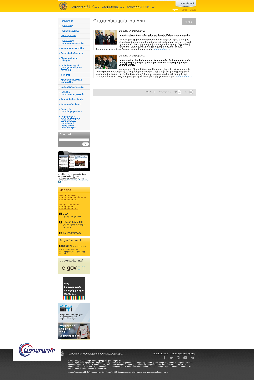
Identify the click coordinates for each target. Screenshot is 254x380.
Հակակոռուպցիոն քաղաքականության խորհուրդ (71, 67)
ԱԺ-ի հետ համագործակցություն (72, 93)
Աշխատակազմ (68, 36)
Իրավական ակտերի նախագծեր (71, 81)
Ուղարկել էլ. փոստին (168, 92)
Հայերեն (175, 10)
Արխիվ (188, 22)
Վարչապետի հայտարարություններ (72, 42)
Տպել (187, 92)
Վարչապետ (67, 26)
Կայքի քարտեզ (187, 353)
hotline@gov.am (72, 233)
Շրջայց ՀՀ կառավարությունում (71, 110)
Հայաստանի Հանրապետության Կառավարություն (107, 6)
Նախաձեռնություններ (72, 87)
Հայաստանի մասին (71, 104)
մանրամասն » (162, 49)
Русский (193, 10)
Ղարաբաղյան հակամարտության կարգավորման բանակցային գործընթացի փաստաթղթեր (70, 122)
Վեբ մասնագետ (160, 353)
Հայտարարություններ (72, 48)
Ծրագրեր (65, 75)
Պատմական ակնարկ (72, 99)
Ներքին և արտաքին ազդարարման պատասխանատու (69, 206)
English (184, 10)
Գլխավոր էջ (67, 21)
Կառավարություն (70, 31)
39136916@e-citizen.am (74, 246)
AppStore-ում (72, 180)
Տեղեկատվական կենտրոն (69, 59)
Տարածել (150, 92)
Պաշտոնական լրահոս (72, 53)
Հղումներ (174, 353)
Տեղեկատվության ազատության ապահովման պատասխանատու (72, 197)
